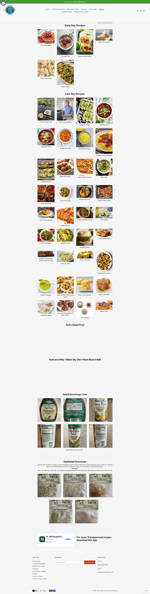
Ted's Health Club (101, 590)
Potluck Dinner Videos (39, 579)
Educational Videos (38, 566)
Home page (36, 561)
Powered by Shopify (112, 590)
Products (35, 569)
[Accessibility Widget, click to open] (3, 3)
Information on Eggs (39, 571)
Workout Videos (37, 576)
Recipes (35, 574)
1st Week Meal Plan (38, 564)
